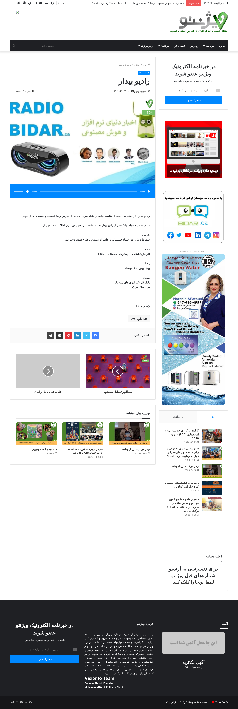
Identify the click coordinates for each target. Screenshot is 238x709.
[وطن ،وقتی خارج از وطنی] (129, 433)
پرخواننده (177, 416)
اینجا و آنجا (135, 64)
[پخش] (149, 191)
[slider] (19, 187)
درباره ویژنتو (147, 45)
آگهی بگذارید (193, 662)
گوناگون (165, 45)
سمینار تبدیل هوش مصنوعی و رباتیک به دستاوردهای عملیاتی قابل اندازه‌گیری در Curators (183, 452)
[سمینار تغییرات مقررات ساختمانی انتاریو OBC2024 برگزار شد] (82, 433)
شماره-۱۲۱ (138, 319)
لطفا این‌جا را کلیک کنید (193, 582)
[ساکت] (27, 191)
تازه (212, 416)
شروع (222, 45)
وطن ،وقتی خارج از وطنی (171, 3)
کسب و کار (179, 45)
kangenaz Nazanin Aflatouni (193, 251)
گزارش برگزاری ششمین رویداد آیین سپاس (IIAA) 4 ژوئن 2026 (182, 434)
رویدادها (210, 45)
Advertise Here (193, 667)
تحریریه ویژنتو (140, 91)
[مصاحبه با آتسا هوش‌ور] (36, 433)
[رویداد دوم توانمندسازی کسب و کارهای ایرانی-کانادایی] (212, 488)
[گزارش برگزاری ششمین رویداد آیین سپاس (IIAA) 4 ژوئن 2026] (212, 436)
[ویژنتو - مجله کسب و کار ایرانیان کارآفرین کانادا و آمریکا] (198, 22)
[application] (82, 191)
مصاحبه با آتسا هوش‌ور (45, 449)
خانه (145, 64)
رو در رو (194, 45)
